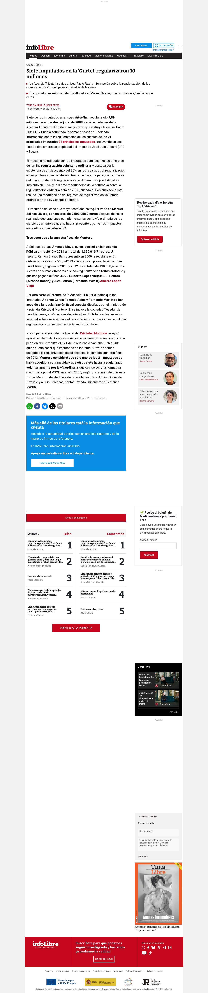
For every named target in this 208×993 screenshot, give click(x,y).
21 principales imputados (76, 142)
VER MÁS (174, 712)
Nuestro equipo (62, 971)
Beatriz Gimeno (88, 597)
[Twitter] (159, 948)
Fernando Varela (35, 615)
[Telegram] (164, 948)
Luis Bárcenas (100, 398)
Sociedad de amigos (101, 971)
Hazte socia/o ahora (52, 463)
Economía (59, 55)
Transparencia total (163, 50)
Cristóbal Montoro (93, 333)
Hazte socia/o (104, 959)
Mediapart (122, 55)
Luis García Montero (149, 379)
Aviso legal (118, 971)
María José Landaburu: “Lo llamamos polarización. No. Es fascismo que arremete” (146, 680)
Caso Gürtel (42, 398)
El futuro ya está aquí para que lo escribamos (98, 592)
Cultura (73, 55)
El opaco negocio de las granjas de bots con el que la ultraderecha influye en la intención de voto (44, 593)
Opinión (45, 55)
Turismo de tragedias (92, 609)
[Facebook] (148, 947)
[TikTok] (150, 953)
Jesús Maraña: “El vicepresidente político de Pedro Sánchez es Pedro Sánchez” (146, 698)
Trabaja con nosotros (81, 971)
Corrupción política (75, 398)
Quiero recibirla (150, 239)
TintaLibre (138, 55)
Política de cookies (155, 971)
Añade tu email (148, 540)
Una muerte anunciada (40, 576)
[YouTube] (144, 953)
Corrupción (57, 398)
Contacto (49, 971)
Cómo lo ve (144, 666)
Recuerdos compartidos (146, 374)
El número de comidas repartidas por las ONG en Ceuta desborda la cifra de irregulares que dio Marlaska (45, 544)
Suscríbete (141, 46)
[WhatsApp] (143, 948)
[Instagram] (169, 948)
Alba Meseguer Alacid (38, 598)
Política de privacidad (135, 971)
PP (88, 398)
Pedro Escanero (35, 580)
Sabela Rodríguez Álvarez (93, 566)
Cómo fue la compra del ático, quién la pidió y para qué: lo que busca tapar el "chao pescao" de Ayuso (44, 561)
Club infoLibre (155, 55)
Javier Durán (87, 613)
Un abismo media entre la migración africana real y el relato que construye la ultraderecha (42, 610)
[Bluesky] (153, 948)
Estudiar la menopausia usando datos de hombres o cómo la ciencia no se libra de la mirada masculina (97, 561)
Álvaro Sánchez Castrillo (39, 566)
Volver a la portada (76, 628)
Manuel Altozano (36, 549)
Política (33, 55)
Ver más (142, 856)
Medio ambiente (104, 55)
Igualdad (86, 55)
